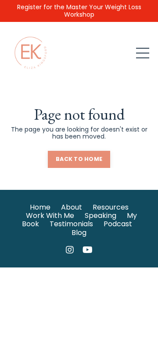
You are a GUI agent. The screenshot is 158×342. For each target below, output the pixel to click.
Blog (79, 233)
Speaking (100, 215)
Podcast (118, 224)
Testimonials (71, 224)
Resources (111, 207)
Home (40, 207)
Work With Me (50, 215)
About (71, 207)
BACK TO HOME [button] (79, 159)
